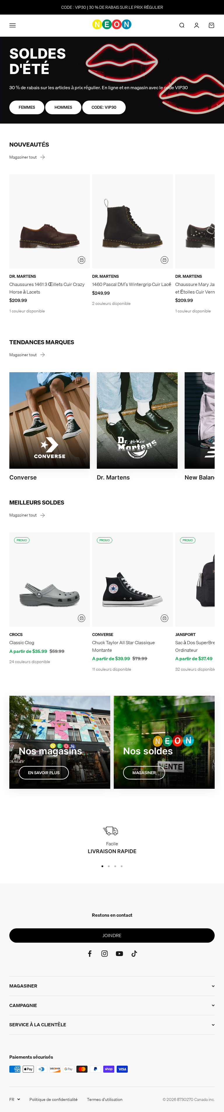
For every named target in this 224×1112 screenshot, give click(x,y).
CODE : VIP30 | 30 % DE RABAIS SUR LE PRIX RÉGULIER (112, 7)
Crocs (15, 634)
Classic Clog (21, 642)
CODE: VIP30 (104, 107)
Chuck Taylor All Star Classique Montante (123, 646)
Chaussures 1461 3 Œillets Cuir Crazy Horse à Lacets (47, 288)
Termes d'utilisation (105, 1099)
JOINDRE (112, 935)
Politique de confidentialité (53, 1099)
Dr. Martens (22, 276)
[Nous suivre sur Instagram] (104, 954)
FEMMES (27, 107)
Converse (102, 634)
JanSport (185, 634)
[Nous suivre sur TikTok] (134, 954)
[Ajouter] (81, 260)
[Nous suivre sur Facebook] (90, 954)
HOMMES (63, 107)
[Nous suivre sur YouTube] (119, 954)
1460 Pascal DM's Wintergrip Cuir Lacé (131, 284)
